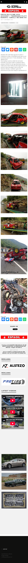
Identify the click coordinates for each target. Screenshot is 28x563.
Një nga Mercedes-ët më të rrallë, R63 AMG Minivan (14, 461)
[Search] (24, 2)
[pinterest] (16, 50)
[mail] (20, 50)
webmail (5, 549)
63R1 (2, 19)
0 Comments (12, 22)
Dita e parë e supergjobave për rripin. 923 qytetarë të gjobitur (14, 352)
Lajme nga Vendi (4, 22)
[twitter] (7, 50)
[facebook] (3, 50)
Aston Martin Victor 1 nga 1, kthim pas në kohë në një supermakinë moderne (14, 480)
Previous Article (6, 345)
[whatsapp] (24, 50)
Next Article (14, 350)
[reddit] (12, 50)
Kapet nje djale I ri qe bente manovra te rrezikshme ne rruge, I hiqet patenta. (14, 346)
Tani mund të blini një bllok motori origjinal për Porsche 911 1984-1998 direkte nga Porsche (14, 499)
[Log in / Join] (26, 2)
